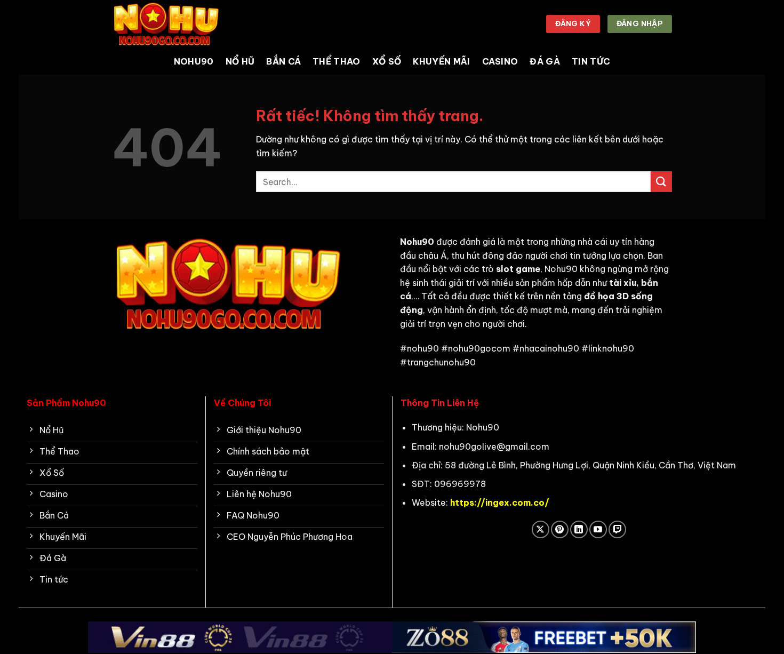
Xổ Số (387, 61)
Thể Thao (337, 61)
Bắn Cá (283, 61)
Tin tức (591, 61)
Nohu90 (194, 61)
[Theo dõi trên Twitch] (617, 529)
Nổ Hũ (240, 61)
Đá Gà (545, 61)
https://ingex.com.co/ (499, 502)
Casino (500, 61)
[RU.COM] (165, 23)
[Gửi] (661, 181)
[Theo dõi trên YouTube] (598, 529)
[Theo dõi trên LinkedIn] (579, 529)
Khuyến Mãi (441, 61)
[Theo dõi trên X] (540, 529)
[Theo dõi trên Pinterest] (560, 529)
